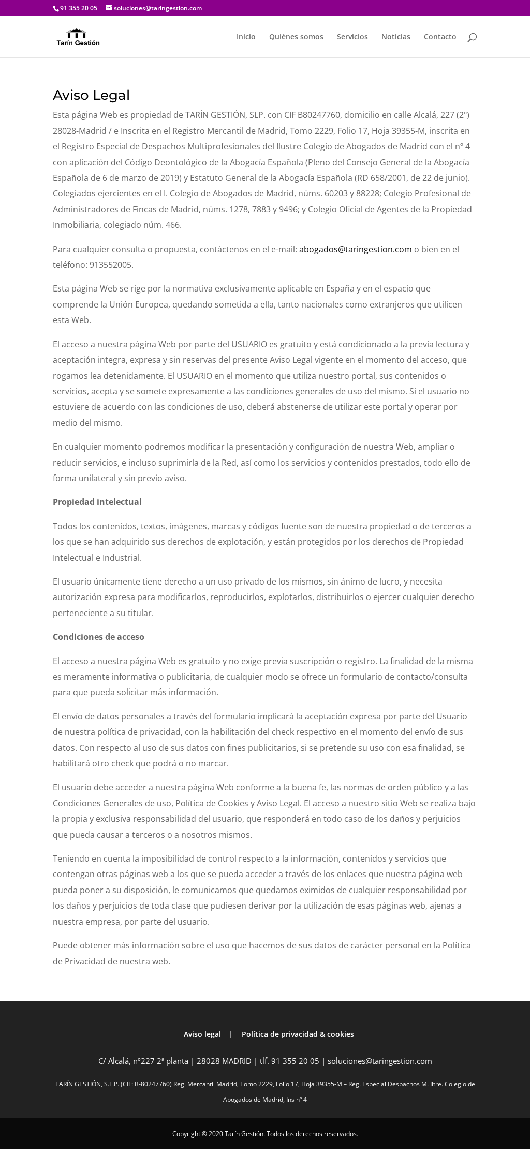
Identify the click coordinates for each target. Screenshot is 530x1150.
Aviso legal (202, 1034)
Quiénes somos (296, 37)
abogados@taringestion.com (355, 249)
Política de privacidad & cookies (298, 1034)
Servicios (352, 37)
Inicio (246, 37)
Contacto (440, 37)
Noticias (395, 37)
